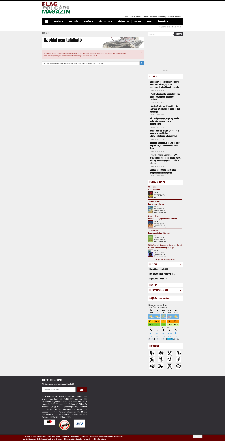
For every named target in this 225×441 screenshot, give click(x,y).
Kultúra (87, 21)
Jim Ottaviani (153, 230)
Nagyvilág (73, 21)
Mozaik (137, 21)
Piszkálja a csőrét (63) (158, 269)
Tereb (70, 402)
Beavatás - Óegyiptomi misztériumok (162, 219)
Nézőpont (122, 21)
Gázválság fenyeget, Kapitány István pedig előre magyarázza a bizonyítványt (164, 121)
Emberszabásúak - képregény (159, 233)
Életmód (162, 21)
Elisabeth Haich (153, 216)
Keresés (178, 34)
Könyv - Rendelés (157, 182)
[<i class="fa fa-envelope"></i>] (82, 389)
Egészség (78, 399)
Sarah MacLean (154, 201)
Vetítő (66, 399)
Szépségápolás (71, 407)
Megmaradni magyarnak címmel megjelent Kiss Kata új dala (163, 171)
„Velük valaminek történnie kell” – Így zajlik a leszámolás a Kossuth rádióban (165, 97)
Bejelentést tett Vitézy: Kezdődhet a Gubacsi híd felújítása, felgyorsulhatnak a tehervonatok (164, 133)
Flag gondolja (51, 409)
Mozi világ (78, 414)
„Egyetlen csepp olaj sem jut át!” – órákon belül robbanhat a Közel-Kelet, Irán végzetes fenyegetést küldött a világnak (165, 159)
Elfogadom (197, 436)
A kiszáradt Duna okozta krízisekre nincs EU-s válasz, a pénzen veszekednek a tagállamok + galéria (164, 84)
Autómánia (67, 409)
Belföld (57, 21)
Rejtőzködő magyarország (52, 402)
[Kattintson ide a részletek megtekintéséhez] (150, 194)
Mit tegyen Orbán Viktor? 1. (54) (162, 274)
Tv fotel (59, 404)
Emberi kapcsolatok (50, 399)
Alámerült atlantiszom (67, 412)
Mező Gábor (152, 187)
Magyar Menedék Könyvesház (165, 259)
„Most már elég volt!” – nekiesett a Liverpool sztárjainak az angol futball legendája (165, 109)
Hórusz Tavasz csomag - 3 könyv (161, 248)
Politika (45, 417)
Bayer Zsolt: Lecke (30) (158, 278)
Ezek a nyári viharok (156, 204)
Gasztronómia (64, 414)
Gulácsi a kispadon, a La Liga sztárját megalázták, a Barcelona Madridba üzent (165, 145)
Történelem (104, 21)
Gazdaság (49, 414)
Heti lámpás (59, 396)
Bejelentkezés (164, 27)
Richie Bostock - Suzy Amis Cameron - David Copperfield (169, 245)
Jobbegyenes (47, 412)
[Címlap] (57, 8)
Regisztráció (177, 27)
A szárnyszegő (154, 189)
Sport (149, 21)
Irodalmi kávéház (75, 396)
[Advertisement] (140, 8)
